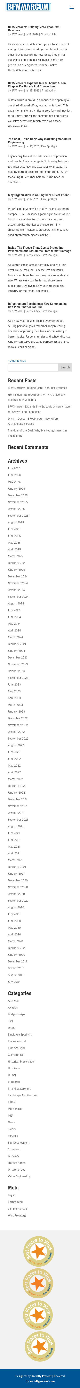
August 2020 (16, 907)
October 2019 (16, 968)
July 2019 (13, 981)
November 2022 (18, 724)
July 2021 (14, 833)
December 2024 (17, 576)
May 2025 (14, 542)
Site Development (19, 1142)
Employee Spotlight (20, 1034)
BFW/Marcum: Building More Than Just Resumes (33, 28)
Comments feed (17, 1208)
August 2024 (16, 603)
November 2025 (18, 502)
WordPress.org (17, 1215)
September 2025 (18, 515)
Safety (12, 1129)
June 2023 (14, 684)
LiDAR (11, 1101)
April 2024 (14, 630)
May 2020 (14, 927)
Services (13, 1135)
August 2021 (15, 826)
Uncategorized (16, 1169)
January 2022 (16, 792)
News (11, 1122)
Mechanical (15, 1108)
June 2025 (14, 535)
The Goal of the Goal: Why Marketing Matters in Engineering (39, 140)
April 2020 (14, 934)
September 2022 (18, 738)
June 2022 (14, 758)
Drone (11, 1027)
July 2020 (14, 914)
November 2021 (17, 806)
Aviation (13, 1007)
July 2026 (14, 468)
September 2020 (18, 900)
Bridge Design (16, 1014)
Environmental (17, 1041)
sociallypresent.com (42, 1381)
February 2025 (17, 562)
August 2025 (16, 522)
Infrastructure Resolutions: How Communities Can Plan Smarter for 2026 (37, 305)
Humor (12, 1074)
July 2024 (14, 610)
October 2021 (16, 812)
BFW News (17, 34)
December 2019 (17, 961)
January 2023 (16, 711)
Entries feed (15, 1201)
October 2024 (16, 589)
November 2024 (18, 583)
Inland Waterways (19, 1088)
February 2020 (17, 947)
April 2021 (14, 853)
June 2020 (14, 920)
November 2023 (18, 664)
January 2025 (16, 569)
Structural (14, 1149)
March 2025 (15, 556)
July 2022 (14, 751)
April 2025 (14, 549)
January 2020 (16, 954)
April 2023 (14, 697)
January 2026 (16, 488)
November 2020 (18, 887)
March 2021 (15, 860)
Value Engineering (19, 1176)
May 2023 (14, 691)
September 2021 (18, 819)
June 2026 (14, 475)
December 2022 (18, 718)
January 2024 (16, 650)
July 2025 (14, 529)
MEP (10, 1115)
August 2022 (16, 745)
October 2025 (16, 508)
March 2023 (15, 704)
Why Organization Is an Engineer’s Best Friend (38, 195)
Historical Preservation (21, 1061)
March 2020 (15, 941)
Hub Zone (14, 1068)
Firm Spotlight (49, 34)
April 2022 (14, 772)
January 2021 (16, 873)
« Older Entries (17, 360)
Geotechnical (16, 1054)
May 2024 (14, 623)
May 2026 (14, 481)
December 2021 (17, 799)
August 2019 (15, 974)
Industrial (14, 1081)
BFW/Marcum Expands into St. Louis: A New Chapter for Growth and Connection (37, 84)
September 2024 (18, 596)
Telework (13, 1156)
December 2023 (17, 657)
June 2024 (14, 616)
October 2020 (16, 893)
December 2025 (17, 495)
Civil (10, 1020)
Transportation (17, 1162)
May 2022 (14, 765)
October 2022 (16, 731)
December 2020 (18, 880)
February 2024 (17, 643)
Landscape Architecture (22, 1095)
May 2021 (14, 846)
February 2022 (17, 785)
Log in (11, 1195)
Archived (13, 1000)
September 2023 (18, 677)
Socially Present (41, 1376)
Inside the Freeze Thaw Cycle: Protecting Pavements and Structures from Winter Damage (39, 249)
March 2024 (15, 637)
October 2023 (16, 670)
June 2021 (14, 839)
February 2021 (17, 866)
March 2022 (15, 778)
